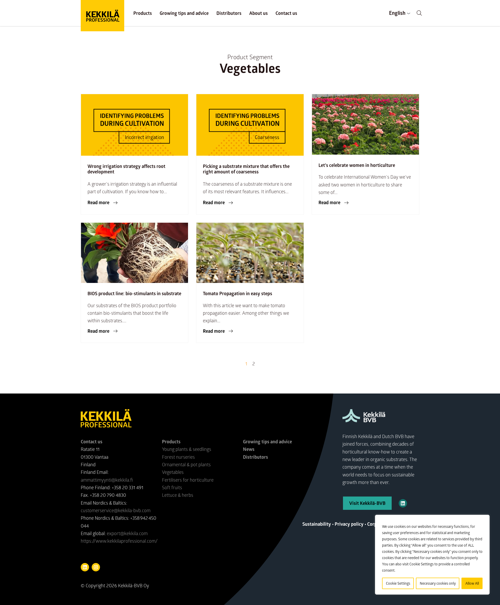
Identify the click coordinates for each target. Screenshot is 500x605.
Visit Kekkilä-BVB (367, 503)
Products (142, 13)
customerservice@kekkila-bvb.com (116, 510)
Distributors (228, 13)
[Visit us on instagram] (96, 567)
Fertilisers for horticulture (188, 480)
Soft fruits (172, 487)
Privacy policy (349, 524)
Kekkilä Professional (102, 15)
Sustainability (316, 524)
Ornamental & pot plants (186, 464)
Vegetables (173, 472)
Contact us (286, 13)
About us (258, 13)
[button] (419, 13)
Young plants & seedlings (186, 449)
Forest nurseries (178, 457)
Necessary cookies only (438, 583)
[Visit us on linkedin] (85, 567)
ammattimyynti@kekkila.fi (107, 480)
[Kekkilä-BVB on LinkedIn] (403, 503)
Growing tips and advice (184, 13)
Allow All (472, 583)
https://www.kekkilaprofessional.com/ (119, 541)
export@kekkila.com (127, 533)
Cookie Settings (398, 583)
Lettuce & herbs (177, 495)
